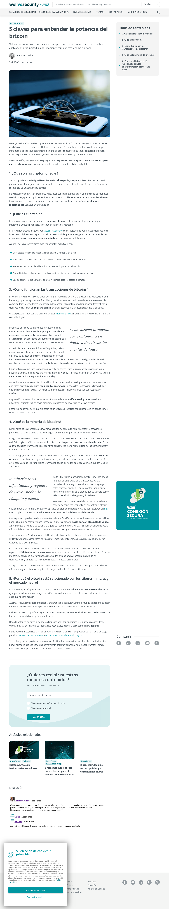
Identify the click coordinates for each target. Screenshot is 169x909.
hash (106, 509)
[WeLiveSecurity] (31, 4)
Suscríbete (39, 717)
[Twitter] (137, 643)
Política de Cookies (96, 889)
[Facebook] (118, 643)
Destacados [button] (116, 12)
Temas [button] (100, 12)
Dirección (92, 885)
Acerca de (67, 882)
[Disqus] (59, 829)
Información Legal (70, 889)
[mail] (147, 643)
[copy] (156, 643)
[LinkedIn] (128, 643)
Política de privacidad (72, 892)
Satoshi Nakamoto (53, 231)
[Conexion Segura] (137, 507)
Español (147, 4)
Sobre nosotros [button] (137, 12)
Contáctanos (68, 885)
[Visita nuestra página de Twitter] (141, 882)
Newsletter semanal (41, 708)
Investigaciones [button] (82, 12)
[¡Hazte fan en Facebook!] (124, 882)
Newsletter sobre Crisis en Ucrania (48, 703)
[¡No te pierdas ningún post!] (157, 882)
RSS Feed (92, 882)
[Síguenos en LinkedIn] (149, 882)
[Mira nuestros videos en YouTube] (133, 882)
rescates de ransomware (30, 635)
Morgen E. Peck (64, 314)
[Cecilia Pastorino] (13, 56)
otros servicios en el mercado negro (63, 635)
